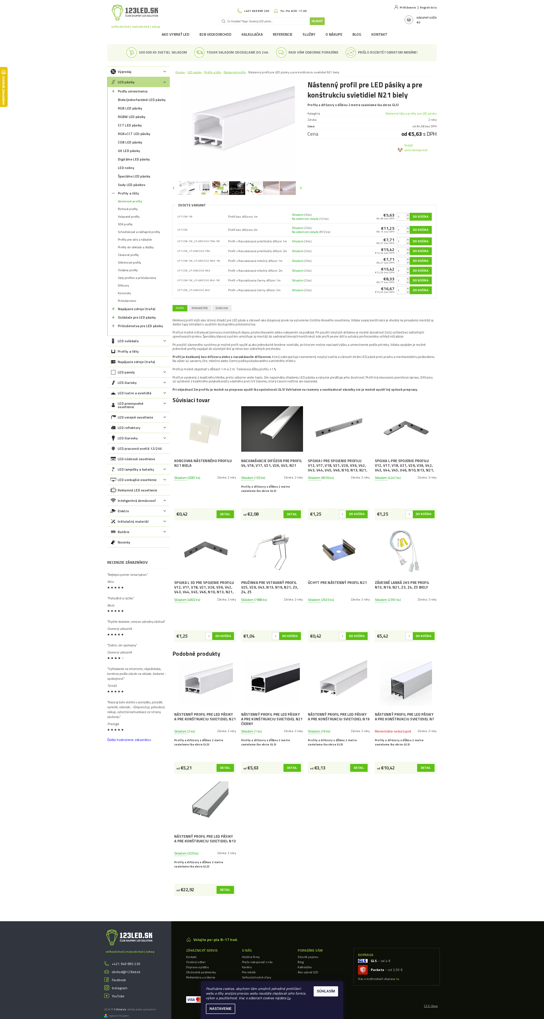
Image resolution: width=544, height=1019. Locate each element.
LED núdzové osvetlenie (136, 458)
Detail (225, 514)
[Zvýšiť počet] (408, 215)
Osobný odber (196, 962)
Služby (309, 34)
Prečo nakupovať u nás (257, 962)
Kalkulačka (252, 34)
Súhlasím (326, 991)
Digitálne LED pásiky (134, 159)
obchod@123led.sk (126, 971)
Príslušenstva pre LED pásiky (140, 325)
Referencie (282, 34)
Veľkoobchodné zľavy (256, 977)
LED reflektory (129, 427)
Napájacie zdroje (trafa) (136, 308)
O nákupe (334, 34)
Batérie (123, 531)
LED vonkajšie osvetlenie (137, 479)
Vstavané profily (129, 216)
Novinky (124, 542)
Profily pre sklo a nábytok (135, 239)
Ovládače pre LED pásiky (137, 317)
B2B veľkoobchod (215, 34)
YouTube (118, 996)
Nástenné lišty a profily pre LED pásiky (411, 113)
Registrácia (428, 7)
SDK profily (125, 224)
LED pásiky (126, 82)
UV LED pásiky (129, 150)
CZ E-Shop (431, 1006)
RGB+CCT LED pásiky (134, 133)
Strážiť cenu (408, 147)
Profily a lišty (128, 193)
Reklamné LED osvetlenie (137, 490)
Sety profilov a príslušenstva (137, 278)
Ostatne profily (128, 270)
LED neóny (126, 167)
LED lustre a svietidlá (134, 393)
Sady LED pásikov (131, 184)
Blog (357, 34)
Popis (180, 308)
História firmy (251, 957)
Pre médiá (249, 972)
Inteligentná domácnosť (137, 500)
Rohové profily (128, 209)
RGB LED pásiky (130, 108)
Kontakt (379, 34)
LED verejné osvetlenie (135, 417)
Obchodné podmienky (201, 972)
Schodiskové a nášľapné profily (139, 232)
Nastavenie (221, 1008)
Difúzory (123, 285)
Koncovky (124, 293)
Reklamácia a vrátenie (200, 977)
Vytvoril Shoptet (119, 1016)
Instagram (119, 988)
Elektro (123, 511)
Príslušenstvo (127, 301)
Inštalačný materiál (133, 521)
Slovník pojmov (308, 957)
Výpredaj (125, 71)
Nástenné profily (130, 201)
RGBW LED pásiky (132, 116)
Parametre (200, 308)
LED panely (126, 372)
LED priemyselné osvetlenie (130, 405)
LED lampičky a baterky (136, 469)
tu (288, 998)
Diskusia (222, 308)
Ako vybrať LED (175, 34)
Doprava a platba (197, 967)
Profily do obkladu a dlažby (136, 247)
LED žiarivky (127, 382)
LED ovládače (128, 340)
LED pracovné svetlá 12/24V (140, 448)
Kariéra (247, 967)
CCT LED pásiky (130, 125)
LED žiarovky (128, 438)
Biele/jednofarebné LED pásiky (142, 99)
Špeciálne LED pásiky (134, 176)
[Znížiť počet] (408, 219)
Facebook (119, 979)
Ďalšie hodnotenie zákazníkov (129, 739)
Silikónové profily (129, 262)
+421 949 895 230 (126, 963)
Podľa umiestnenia (132, 91)
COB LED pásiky (130, 142)
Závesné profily (128, 255)
